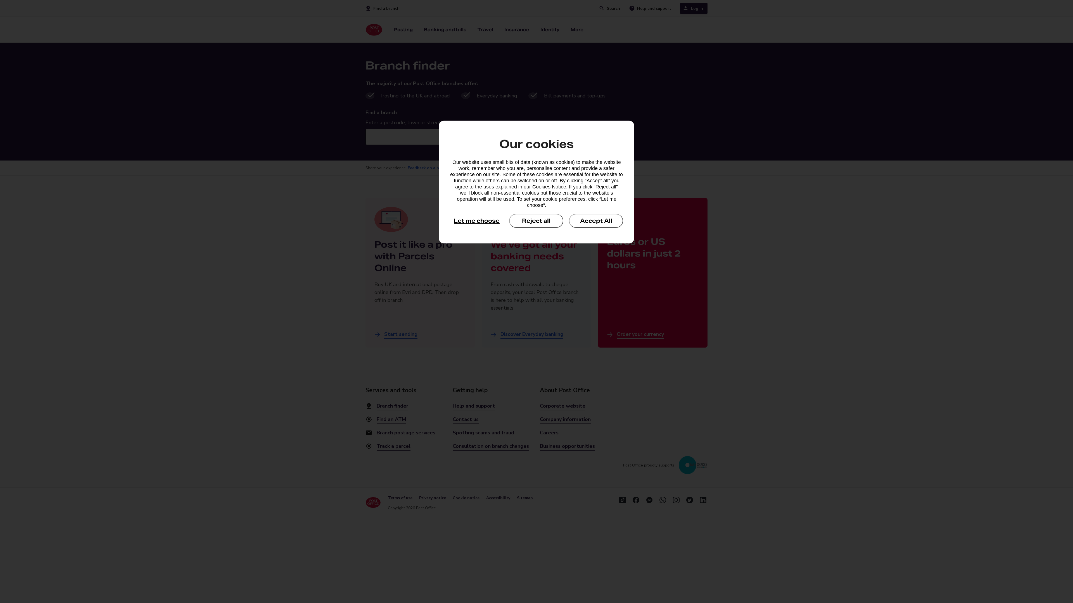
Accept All (596, 220)
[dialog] (536, 182)
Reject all (536, 220)
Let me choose (477, 220)
